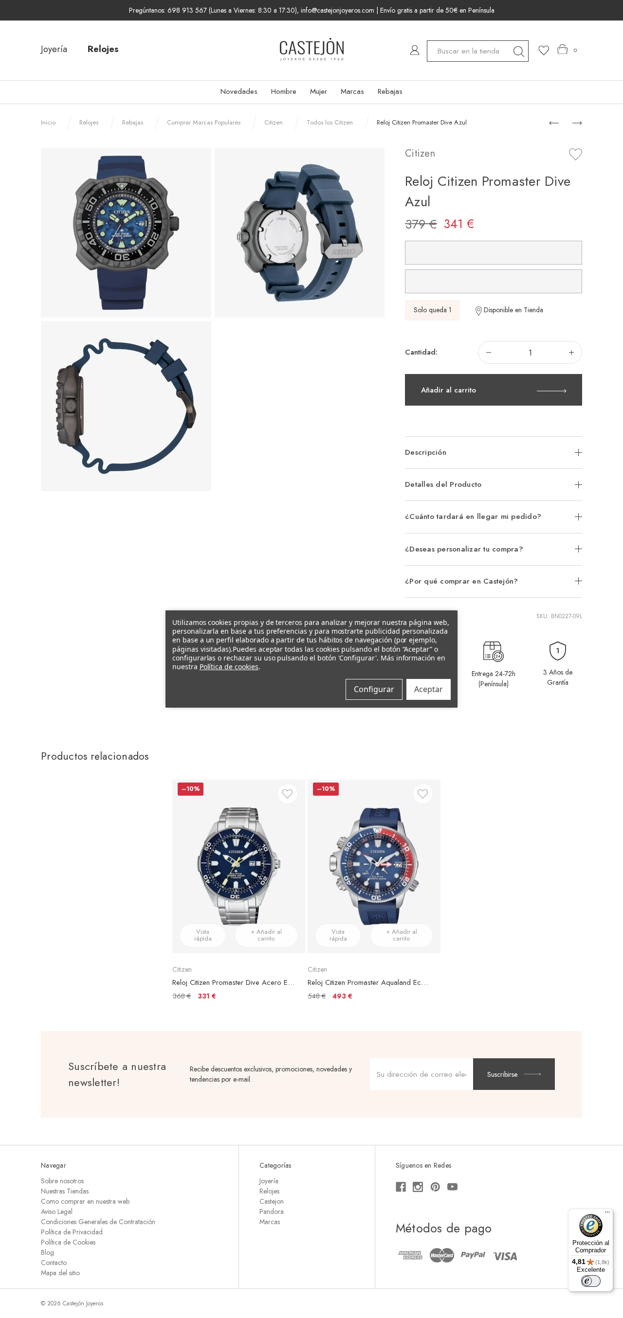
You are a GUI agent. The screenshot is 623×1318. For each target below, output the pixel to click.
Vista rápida (203, 935)
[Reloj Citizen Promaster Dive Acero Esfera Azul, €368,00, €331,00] (238, 866)
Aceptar (428, 689)
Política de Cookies (68, 1242)
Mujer (318, 91)
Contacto (54, 1262)
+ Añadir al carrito (266, 935)
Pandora (271, 1211)
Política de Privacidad (72, 1232)
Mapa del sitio (60, 1273)
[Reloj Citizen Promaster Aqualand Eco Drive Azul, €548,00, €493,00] (374, 866)
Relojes (103, 49)
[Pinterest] (435, 1187)
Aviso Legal (57, 1211)
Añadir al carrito (448, 390)
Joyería (54, 49)
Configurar (374, 689)
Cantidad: (421, 352)
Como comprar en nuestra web (85, 1201)
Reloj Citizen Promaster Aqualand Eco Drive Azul (369, 982)
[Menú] (607, 1214)
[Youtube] (452, 1187)
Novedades (238, 91)
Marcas (352, 91)
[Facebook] (401, 1187)
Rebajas (390, 91)
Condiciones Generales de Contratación (98, 1222)
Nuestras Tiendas (65, 1191)
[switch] (591, 1281)
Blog (47, 1252)
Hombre (283, 91)
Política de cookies (229, 666)
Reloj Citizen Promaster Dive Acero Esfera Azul (233, 982)
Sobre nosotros (62, 1181)
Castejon (271, 1201)
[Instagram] (418, 1187)
